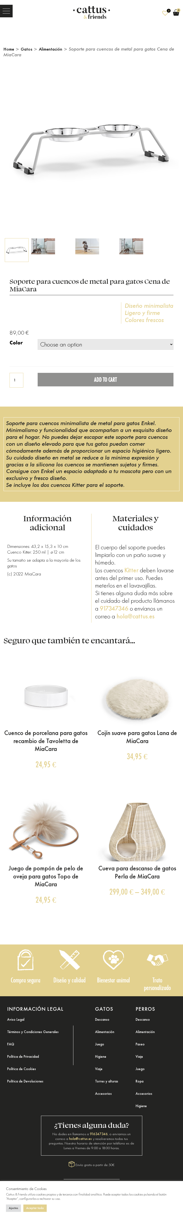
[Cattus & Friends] (91, 11)
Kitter (131, 570)
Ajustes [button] (13, 1208)
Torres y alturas (106, 1081)
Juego (99, 1044)
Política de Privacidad (23, 1056)
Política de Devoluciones (25, 1081)
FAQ (10, 1044)
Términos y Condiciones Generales (33, 1032)
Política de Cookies (21, 1069)
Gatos (26, 49)
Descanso (102, 1019)
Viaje (98, 1069)
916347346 (99, 1134)
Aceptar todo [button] (35, 1208)
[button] (6, 11)
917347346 (114, 608)
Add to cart (105, 379)
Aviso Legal (15, 1019)
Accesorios (103, 1093)
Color (16, 343)
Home (9, 49)
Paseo (140, 1044)
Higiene (100, 1056)
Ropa (139, 1081)
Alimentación (50, 49)
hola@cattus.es (135, 616)
